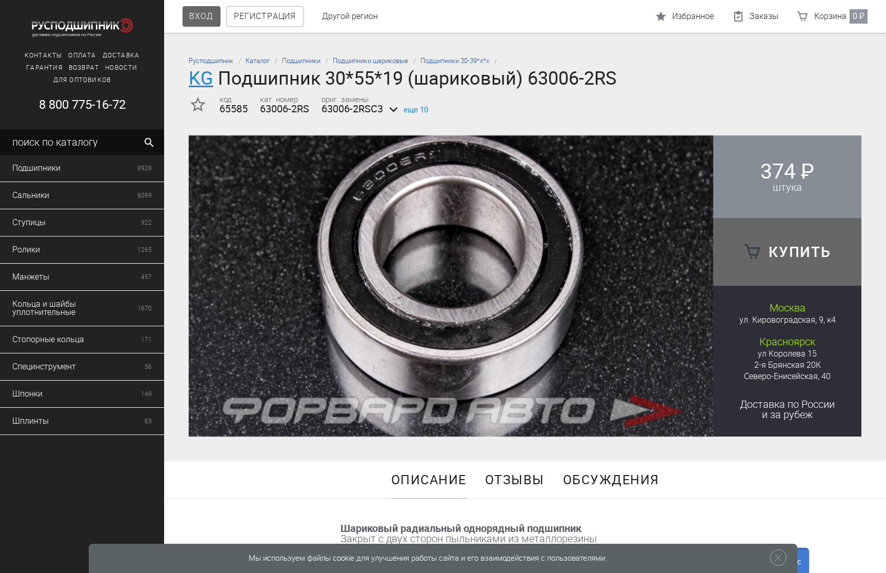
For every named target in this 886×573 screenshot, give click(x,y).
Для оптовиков (82, 80)
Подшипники (301, 61)
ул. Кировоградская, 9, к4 (787, 320)
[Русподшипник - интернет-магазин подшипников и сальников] (82, 27)
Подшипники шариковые (370, 61)
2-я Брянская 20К (787, 365)
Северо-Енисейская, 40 (787, 376)
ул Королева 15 (787, 354)
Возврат (84, 67)
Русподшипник (211, 61)
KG (201, 78)
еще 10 (416, 109)
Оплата (82, 55)
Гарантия (44, 67)
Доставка (121, 55)
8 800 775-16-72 (82, 104)
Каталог (258, 61)
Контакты (44, 55)
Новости (121, 67)
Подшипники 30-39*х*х (454, 61)
